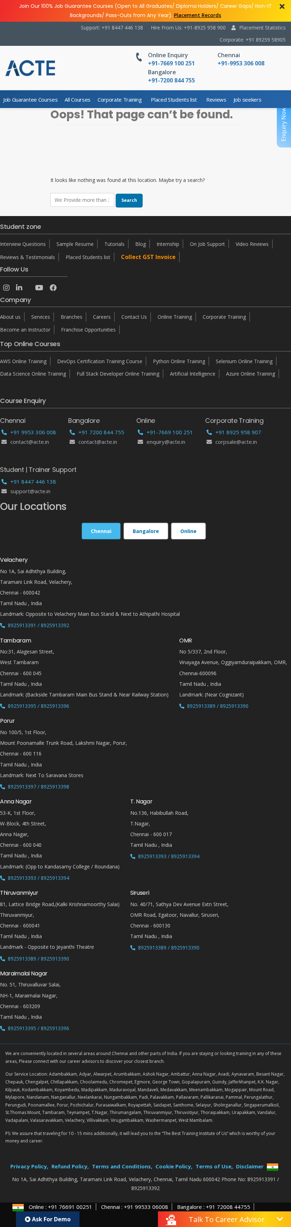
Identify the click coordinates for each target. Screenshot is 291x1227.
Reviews (216, 99)
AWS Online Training (23, 361)
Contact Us (134, 316)
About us (10, 316)
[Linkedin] (19, 288)
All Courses (77, 99)
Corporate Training (120, 99)
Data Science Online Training (33, 373)
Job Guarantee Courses (30, 99)
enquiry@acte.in (166, 441)
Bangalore (162, 72)
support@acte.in (30, 491)
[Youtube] (39, 288)
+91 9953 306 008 (33, 432)
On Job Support (207, 244)
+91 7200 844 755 (101, 432)
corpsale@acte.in (236, 441)
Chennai (229, 55)
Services (40, 316)
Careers (102, 316)
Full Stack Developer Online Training (118, 373)
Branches (71, 316)
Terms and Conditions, (122, 1166)
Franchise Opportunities (88, 329)
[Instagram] (6, 288)
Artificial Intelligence (192, 373)
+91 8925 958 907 (238, 432)
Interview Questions (23, 244)
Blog (140, 244)
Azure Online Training (250, 373)
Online (188, 531)
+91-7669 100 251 (170, 432)
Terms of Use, (214, 1166)
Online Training (175, 316)
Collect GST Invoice (148, 257)
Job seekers (248, 99)
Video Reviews (252, 244)
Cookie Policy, (173, 1166)
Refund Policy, (70, 1166)
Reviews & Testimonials (27, 257)
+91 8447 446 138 (33, 481)
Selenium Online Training (244, 361)
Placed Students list (174, 99)
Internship (168, 244)
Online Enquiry (168, 55)
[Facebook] (53, 288)
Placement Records (197, 15)
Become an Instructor (25, 329)
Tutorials (114, 244)
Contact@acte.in (29, 441)
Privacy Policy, (29, 1166)
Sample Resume (75, 244)
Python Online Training (179, 361)
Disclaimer (250, 1166)
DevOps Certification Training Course (99, 361)
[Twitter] (29, 287)
